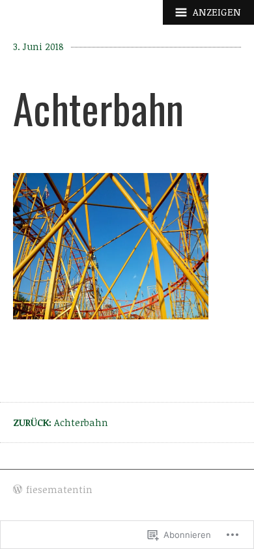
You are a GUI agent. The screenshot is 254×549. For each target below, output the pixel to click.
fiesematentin (59, 489)
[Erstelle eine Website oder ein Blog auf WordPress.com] (17, 489)
